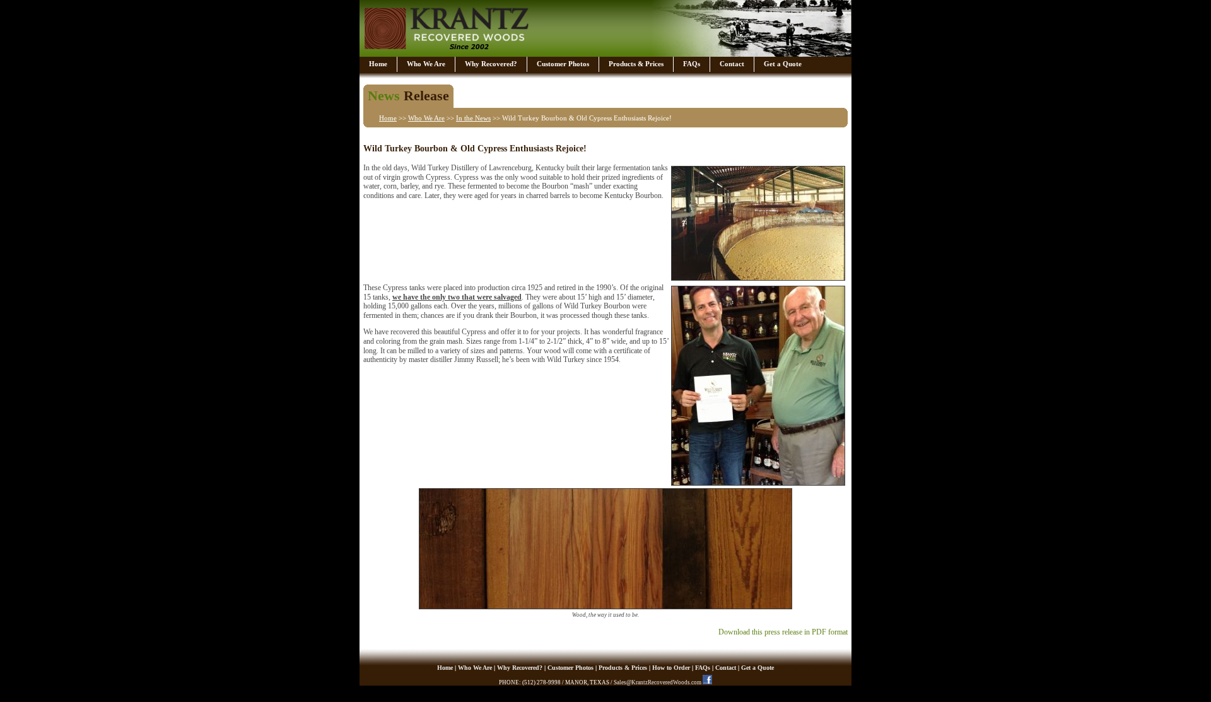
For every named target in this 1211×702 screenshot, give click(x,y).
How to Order (671, 667)
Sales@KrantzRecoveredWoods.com (657, 682)
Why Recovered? (491, 63)
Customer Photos (563, 63)
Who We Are (426, 63)
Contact (732, 63)
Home (378, 63)
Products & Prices (636, 63)
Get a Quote (783, 63)
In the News (473, 118)
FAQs (691, 63)
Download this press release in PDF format (783, 632)
